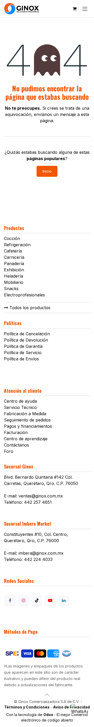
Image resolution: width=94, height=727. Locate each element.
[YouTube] (50, 600)
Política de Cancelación (27, 333)
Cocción (12, 238)
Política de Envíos (21, 358)
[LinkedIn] (63, 600)
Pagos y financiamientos (28, 426)
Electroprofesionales (24, 294)
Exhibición (14, 269)
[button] (47, 694)
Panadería (14, 263)
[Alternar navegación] (85, 8)
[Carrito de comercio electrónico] (74, 8)
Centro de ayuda (20, 401)
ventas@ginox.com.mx (41, 496)
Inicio (47, 171)
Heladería (13, 276)
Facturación (16, 432)
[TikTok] (37, 600)
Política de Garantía (23, 346)
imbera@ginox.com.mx (41, 553)
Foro (8, 451)
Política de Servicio (23, 352)
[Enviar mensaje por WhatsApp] (79, 712)
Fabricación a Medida (25, 413)
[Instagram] (23, 600)
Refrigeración (17, 244)
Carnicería (14, 257)
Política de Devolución (26, 340)
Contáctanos (16, 445)
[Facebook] (10, 600)
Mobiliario (13, 282)
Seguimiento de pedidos (27, 420)
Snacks (11, 288)
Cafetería (13, 251)
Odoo (48, 714)
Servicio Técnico (20, 407)
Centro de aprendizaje (26, 438)
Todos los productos (29, 307)
